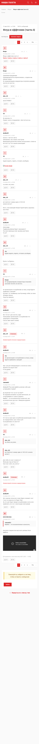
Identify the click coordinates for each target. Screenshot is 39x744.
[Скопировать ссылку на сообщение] (24, 52)
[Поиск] (28, 2)
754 (33, 42)
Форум (9, 9)
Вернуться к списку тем (21, 593)
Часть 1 (5, 58)
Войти (8, 584)
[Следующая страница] (35, 42)
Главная (3, 9)
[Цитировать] (27, 52)
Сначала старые (16, 36)
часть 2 (10, 58)
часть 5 (25, 58)
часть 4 (20, 58)
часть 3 (15, 58)
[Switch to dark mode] (32, 2)
